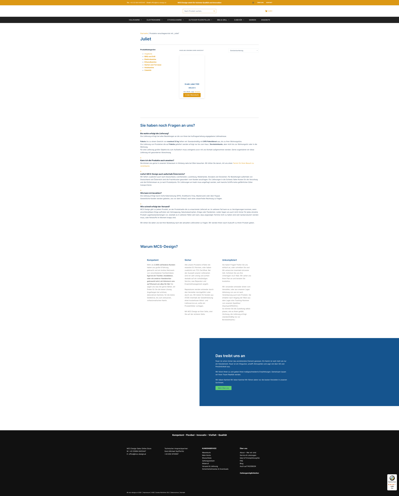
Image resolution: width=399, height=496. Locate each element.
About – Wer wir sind (248, 452)
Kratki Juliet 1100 (192, 84)
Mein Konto (206, 455)
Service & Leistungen (248, 455)
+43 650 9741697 (171, 454)
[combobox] (197, 11)
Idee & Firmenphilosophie (250, 458)
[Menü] (395, 475)
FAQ (241, 461)
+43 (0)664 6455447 (137, 451)
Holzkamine (134, 20)
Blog (241, 463)
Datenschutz (175, 492)
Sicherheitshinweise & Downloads (215, 469)
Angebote (265, 20)
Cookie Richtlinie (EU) (162, 492)
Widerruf (205, 463)
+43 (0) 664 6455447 (137, 2)
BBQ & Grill (222, 20)
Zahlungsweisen (208, 461)
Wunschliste (206, 458)
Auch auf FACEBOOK (248, 466)
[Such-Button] (214, 11)
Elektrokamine (153, 20)
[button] (199, 132)
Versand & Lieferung (210, 466)
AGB (152, 492)
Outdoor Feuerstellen (199, 20)
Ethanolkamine (174, 20)
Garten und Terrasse (152, 65)
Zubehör (238, 20)
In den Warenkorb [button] (192, 95)
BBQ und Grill (149, 56)
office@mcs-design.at (158, 2)
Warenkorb (206, 452)
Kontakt (269, 2)
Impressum (146, 492)
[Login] (253, 2)
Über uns (260, 2)
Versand (197, 91)
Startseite (144, 33)
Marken (252, 20)
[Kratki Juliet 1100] (191, 67)
